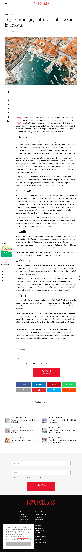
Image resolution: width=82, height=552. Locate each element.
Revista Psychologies (19, 30)
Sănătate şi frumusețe (18, 417)
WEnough (38, 539)
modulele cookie (22, 538)
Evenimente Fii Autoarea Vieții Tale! (39, 519)
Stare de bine (9, 14)
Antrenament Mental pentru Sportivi (39, 530)
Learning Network (40, 536)
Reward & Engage (40, 543)
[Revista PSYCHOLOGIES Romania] (41, 3)
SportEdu (38, 525)
